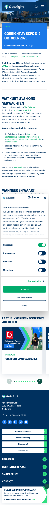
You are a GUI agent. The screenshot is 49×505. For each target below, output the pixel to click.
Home (4, 54)
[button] (14, 381)
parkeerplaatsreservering (28, 137)
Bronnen (13, 54)
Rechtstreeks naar (14, 467)
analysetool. (12, 142)
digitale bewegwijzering (32, 139)
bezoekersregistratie (13, 139)
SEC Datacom (29, 107)
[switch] (42, 253)
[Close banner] (45, 198)
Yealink (17, 110)
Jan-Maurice (18, 167)
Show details (34, 281)
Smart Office (10, 474)
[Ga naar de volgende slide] (39, 381)
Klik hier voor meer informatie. (17, 499)
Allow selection (24, 297)
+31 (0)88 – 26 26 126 (17, 415)
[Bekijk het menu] (42, 6)
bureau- (30, 134)
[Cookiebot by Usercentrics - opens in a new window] (29, 198)
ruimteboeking (10, 137)
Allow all (24, 289)
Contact (7, 481)
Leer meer (8, 459)
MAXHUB (27, 110)
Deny (24, 305)
